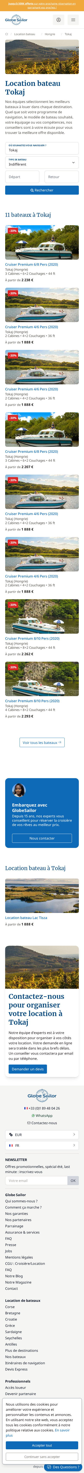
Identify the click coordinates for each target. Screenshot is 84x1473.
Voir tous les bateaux (40, 742)
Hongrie (50, 34)
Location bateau (24, 34)
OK (73, 1180)
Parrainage (14, 1226)
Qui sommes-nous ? (21, 1201)
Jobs (8, 1251)
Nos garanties (16, 1213)
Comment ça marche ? (23, 1207)
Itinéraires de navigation (25, 1363)
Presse (10, 1244)
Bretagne (12, 1313)
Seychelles (13, 1338)
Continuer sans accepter (42, 1456)
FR (17, 1145)
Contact (11, 1288)
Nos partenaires (18, 1219)
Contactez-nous (44, 1123)
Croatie (11, 1319)
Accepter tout (42, 1445)
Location (38, 1263)
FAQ (8, 1238)
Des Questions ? (66, 1467)
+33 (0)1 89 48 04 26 (44, 1108)
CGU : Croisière (17, 1263)
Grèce (10, 1325)
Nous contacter (42, 838)
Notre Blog (14, 1276)
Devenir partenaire (20, 1393)
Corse (10, 1306)
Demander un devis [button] (28, 1069)
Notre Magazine (18, 1282)
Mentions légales (19, 1257)
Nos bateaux (15, 1356)
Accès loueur (15, 1387)
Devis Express (16, 1369)
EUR (18, 1134)
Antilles (11, 1344)
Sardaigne (13, 1331)
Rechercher (43, 190)
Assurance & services (22, 1232)
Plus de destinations (21, 1350)
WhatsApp (44, 1115)
